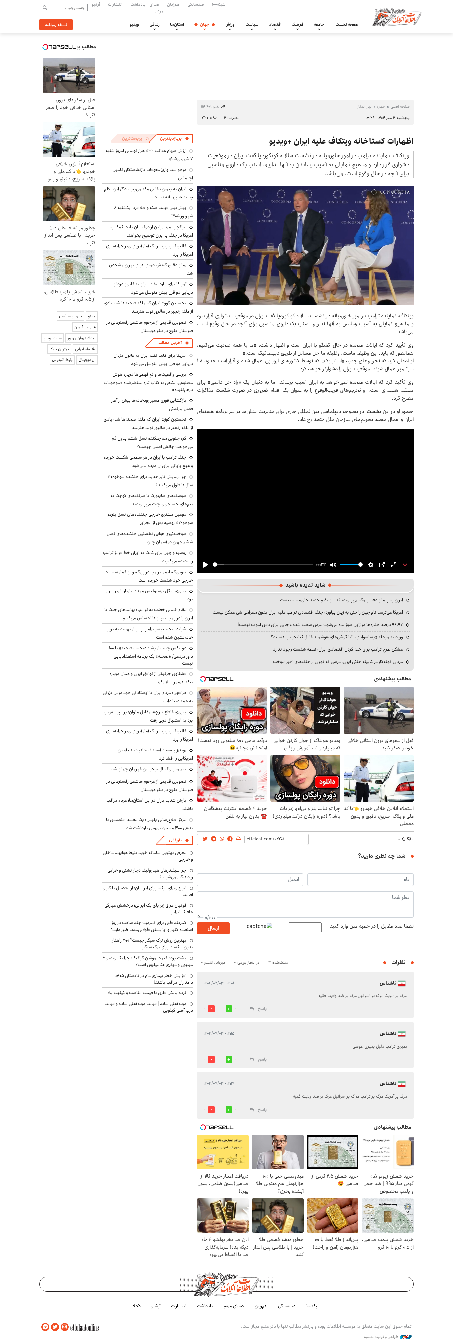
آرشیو (96, 4)
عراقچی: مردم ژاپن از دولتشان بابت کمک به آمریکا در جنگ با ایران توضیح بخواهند (151, 231)
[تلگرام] (45, 1327)
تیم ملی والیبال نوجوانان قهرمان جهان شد (148, 769)
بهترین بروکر (59, 349)
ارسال (213, 928)
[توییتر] (55, 1327)
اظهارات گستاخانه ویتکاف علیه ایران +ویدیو (341, 141)
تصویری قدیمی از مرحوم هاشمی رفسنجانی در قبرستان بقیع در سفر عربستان (149, 326)
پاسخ (262, 1008)
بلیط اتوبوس (62, 360)
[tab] (174, 138)
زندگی (155, 24)
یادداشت (137, 4)
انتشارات (115, 4)
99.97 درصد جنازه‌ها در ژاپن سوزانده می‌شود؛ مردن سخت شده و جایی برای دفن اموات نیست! (320, 624)
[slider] (263, 564)
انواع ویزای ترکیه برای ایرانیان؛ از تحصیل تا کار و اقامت (148, 891)
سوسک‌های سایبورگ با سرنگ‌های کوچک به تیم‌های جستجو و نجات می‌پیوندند (151, 500)
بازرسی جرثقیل (70, 316)
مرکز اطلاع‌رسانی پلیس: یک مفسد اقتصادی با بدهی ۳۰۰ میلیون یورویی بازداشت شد (149, 823)
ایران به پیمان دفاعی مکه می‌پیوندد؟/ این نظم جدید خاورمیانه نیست (341, 600)
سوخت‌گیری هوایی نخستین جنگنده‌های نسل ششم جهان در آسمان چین (150, 538)
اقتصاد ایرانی (85, 349)
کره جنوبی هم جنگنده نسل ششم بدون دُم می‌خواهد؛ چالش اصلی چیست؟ (152, 442)
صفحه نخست (346, 24)
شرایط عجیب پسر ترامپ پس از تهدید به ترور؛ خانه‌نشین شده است (149, 633)
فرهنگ (297, 24)
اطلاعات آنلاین (397, 16)
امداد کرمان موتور (82, 338)
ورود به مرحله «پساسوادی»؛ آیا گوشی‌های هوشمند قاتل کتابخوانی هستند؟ (337, 637)
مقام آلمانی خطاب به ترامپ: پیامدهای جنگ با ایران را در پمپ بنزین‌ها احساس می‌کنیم (148, 614)
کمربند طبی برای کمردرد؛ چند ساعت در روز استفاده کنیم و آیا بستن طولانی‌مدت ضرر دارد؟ (152, 926)
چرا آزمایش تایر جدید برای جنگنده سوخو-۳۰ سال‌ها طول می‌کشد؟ (150, 481)
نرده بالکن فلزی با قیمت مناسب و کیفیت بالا (147, 992)
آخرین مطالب (170, 343)
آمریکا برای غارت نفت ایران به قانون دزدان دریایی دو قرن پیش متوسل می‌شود (153, 288)
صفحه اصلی (400, 106)
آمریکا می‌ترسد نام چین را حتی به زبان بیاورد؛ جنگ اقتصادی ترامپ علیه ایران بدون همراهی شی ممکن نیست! (307, 612)
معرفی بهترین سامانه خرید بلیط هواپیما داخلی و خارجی (148, 856)
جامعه (319, 24)
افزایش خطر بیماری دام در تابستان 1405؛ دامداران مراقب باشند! (154, 979)
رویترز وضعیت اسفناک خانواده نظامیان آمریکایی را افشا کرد (155, 754)
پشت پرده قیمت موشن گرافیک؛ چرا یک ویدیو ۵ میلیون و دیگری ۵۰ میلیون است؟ (148, 961)
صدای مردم (156, 7)
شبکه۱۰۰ (218, 4)
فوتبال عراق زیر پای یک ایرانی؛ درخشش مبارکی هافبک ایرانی (148, 908)
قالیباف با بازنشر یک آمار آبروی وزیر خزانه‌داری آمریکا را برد (149, 250)
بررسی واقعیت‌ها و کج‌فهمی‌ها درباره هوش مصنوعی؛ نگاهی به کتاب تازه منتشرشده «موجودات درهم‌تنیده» (148, 382)
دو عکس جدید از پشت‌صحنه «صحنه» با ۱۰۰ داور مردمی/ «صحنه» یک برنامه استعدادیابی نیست (151, 655)
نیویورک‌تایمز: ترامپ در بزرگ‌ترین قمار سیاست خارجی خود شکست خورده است (148, 576)
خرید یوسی (53, 338)
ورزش (230, 24)
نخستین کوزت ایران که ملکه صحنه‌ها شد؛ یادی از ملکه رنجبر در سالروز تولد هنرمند (148, 307)
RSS (136, 1306)
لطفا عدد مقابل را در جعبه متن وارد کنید (372, 926)
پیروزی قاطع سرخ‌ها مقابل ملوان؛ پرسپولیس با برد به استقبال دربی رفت (148, 716)
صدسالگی (195, 4)
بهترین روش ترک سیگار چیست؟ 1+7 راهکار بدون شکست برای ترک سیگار (152, 944)
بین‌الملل (364, 106)
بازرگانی (175, 840)
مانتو (92, 316)
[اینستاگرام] (65, 1327)
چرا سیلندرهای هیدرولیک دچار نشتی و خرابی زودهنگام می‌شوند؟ (150, 874)
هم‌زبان (173, 4)
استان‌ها (177, 24)
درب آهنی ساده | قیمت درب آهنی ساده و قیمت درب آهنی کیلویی (148, 1007)
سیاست (251, 24)
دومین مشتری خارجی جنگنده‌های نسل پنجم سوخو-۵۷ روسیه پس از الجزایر (150, 518)
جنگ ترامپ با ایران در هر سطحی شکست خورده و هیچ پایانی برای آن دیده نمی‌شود (148, 461)
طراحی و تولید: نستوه (382, 1337)
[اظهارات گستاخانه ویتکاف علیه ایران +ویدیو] (305, 245)
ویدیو (134, 24)
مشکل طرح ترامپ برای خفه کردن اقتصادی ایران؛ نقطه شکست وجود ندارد (338, 649)
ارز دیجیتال (87, 360)
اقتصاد (275, 24)
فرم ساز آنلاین (85, 327)
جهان (204, 24)
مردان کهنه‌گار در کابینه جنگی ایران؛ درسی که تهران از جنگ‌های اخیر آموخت (338, 661)
